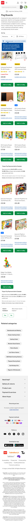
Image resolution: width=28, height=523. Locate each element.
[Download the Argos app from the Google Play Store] (19, 445)
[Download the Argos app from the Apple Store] (8, 445)
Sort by (3, 33)
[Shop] (6, 3)
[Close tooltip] (22, 44)
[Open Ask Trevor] (25, 7)
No (11, 315)
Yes (5, 315)
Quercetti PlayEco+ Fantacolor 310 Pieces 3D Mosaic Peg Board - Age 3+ (21, 235)
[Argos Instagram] (23, 434)
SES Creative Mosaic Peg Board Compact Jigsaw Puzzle (20, 109)
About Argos (6, 396)
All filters (21, 36)
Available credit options (6, 79)
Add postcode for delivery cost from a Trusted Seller (21, 117)
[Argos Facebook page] (9, 434)
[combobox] (10, 7)
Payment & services (9, 392)
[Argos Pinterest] (18, 434)
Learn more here (14, 409)
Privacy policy (22, 460)
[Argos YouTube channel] (5, 434)
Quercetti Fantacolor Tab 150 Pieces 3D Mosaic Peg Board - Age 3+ (6, 199)
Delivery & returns (8, 384)
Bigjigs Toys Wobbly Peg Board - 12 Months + (7, 273)
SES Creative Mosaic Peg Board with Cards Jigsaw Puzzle (20, 146)
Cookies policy (8, 462)
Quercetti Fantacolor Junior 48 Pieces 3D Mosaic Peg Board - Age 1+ (6, 237)
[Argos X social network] (14, 434)
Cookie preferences (19, 462)
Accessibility (5, 460)
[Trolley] (25, 3)
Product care (6, 388)
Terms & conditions (14, 465)
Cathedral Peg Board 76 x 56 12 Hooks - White (6, 68)
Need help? (6, 379)
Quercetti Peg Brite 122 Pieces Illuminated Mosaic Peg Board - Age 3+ (21, 199)
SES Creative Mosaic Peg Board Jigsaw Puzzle (6, 146)
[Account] (18, 3)
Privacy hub (14, 460)
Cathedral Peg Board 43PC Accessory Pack (20, 68)
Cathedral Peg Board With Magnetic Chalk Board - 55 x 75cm (6, 109)
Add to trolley (7, 84)
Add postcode (9, 41)
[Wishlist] (21, 3)
